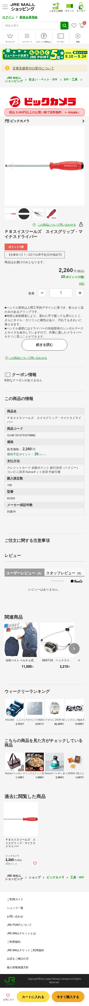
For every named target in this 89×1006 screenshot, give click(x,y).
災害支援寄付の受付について (33, 68)
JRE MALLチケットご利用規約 (25, 950)
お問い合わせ (15, 916)
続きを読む (44, 345)
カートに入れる (33, 997)
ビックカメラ (19, 121)
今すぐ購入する (68, 997)
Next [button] (74, 166)
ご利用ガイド (15, 899)
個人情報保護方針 (18, 967)
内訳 (81, 283)
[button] (74, 648)
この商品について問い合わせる (57, 224)
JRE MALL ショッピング (14, 79)
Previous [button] (15, 166)
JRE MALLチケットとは (21, 933)
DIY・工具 (71, 79)
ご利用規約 (14, 941)
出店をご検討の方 (18, 958)
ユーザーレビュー (24, 573)
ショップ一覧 (15, 908)
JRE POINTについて (19, 925)
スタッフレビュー (64, 573)
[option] (44, 166)
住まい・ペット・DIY (43, 79)
